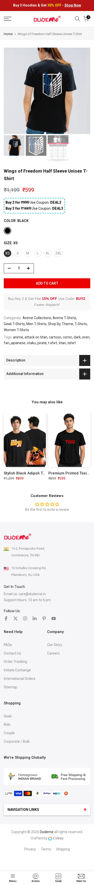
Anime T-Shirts (64, 318)
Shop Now (72, 5)
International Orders (19, 679)
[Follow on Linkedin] (34, 618)
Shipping (63, 849)
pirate (42, 343)
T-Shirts (81, 324)
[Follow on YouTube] (53, 618)
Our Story (54, 645)
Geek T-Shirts (14, 324)
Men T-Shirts (36, 324)
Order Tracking (15, 662)
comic (67, 337)
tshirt (71, 343)
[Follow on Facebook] (6, 618)
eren (85, 337)
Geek (8, 716)
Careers (53, 653)
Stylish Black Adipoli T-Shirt (28, 473)
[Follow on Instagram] (25, 618)
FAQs (8, 645)
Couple (9, 733)
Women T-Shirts (16, 330)
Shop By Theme (60, 324)
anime (18, 337)
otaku (31, 343)
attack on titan (36, 337)
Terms (46, 849)
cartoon (55, 337)
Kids (7, 724)
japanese (18, 343)
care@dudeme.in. (32, 594)
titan (62, 343)
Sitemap (10, 687)
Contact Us (12, 653)
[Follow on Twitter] (15, 618)
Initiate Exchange (17, 670)
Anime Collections (37, 318)
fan (6, 343)
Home (8, 34)
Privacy (30, 849)
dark (77, 337)
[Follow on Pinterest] (44, 618)
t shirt (52, 343)
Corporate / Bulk (17, 741)
